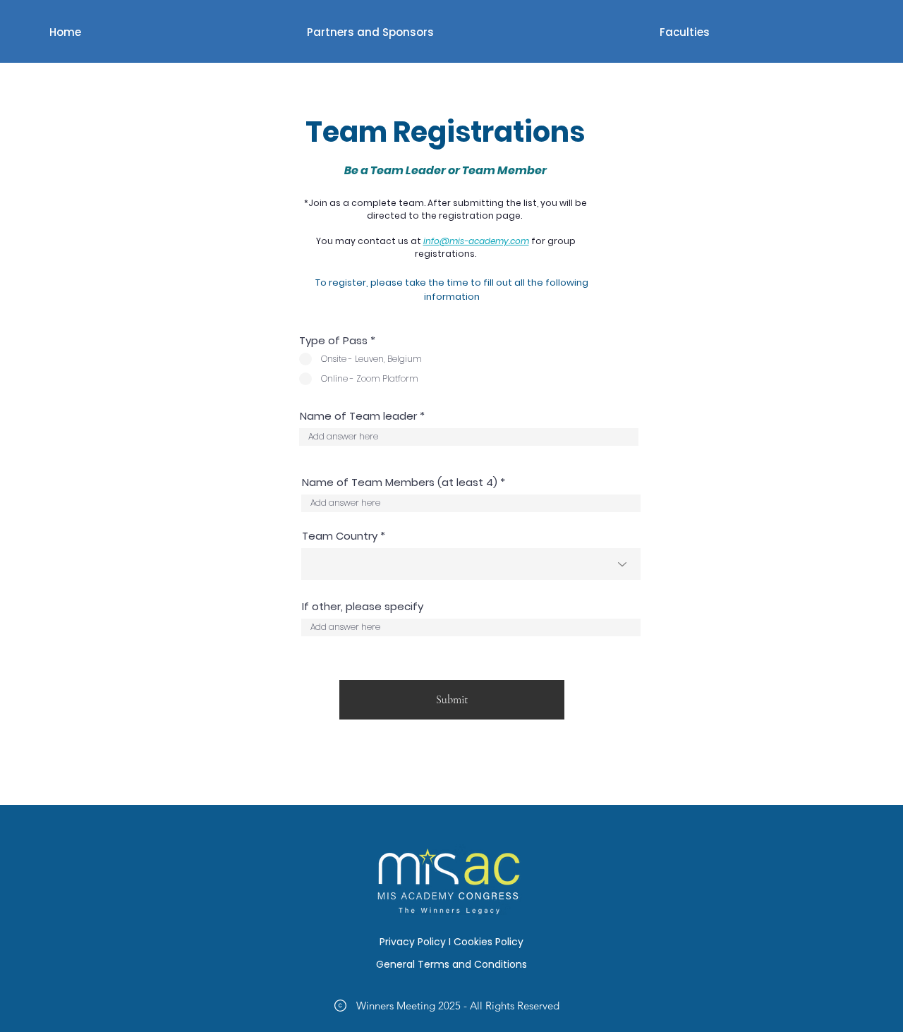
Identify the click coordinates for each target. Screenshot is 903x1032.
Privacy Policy (413, 942)
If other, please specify (362, 606)
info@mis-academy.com (476, 241)
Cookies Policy (488, 942)
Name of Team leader (358, 416)
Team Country (339, 535)
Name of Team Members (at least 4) (399, 482)
